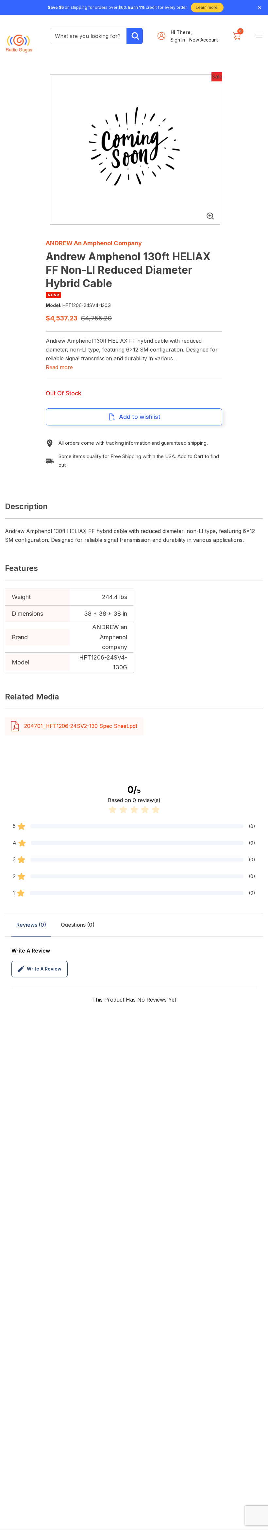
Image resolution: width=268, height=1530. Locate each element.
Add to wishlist (139, 416)
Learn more (207, 7)
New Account (203, 40)
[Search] (134, 36)
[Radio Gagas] (19, 40)
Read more (59, 367)
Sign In (178, 40)
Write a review (44, 968)
